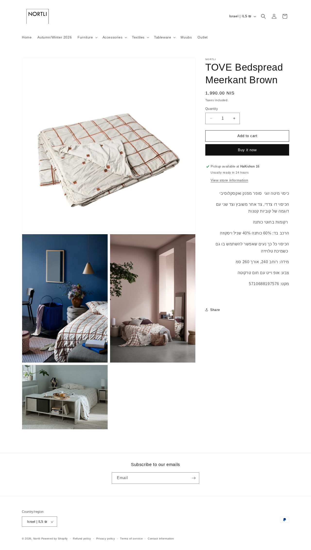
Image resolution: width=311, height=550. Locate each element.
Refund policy (82, 538)
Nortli (36, 538)
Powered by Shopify (54, 538)
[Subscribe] (193, 478)
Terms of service (131, 538)
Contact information (161, 538)
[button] (87, 37)
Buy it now (247, 150)
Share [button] (215, 310)
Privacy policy (105, 538)
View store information (229, 180)
